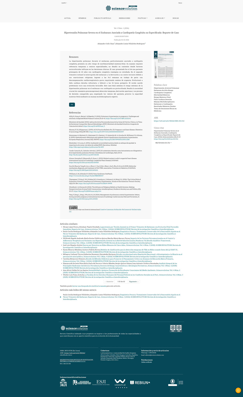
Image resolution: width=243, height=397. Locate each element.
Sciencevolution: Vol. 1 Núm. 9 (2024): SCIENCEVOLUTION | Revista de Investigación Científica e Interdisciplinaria (128, 256)
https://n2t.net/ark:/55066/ (74, 353)
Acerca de (159, 18)
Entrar (180, 3)
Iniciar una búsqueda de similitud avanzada (89, 286)
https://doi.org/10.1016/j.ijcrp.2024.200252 (83, 199)
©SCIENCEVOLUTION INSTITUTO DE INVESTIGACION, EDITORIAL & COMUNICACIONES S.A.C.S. (76, 360)
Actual (67, 18)
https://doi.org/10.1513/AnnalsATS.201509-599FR (95, 183)
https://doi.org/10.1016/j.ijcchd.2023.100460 (84, 162)
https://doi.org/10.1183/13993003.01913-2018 (114, 139)
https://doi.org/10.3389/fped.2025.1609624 (83, 170)
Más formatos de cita (162, 143)
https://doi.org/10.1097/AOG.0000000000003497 (106, 132)
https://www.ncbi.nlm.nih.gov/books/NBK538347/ (86, 176)
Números (82, 18)
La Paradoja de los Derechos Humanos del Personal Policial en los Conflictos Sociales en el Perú (122, 275)
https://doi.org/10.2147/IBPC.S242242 (118, 118)
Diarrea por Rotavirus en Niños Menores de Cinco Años (104, 245)
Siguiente (134, 281)
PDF (72, 104)
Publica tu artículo (102, 18)
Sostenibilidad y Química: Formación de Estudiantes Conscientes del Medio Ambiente (122, 270)
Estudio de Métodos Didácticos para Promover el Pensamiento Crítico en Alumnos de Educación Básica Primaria (129, 259)
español (64, 3)
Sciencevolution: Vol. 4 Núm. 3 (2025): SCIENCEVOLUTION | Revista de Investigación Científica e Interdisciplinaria (107, 252)
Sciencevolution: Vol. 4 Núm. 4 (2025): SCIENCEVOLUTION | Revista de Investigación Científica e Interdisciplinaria (107, 243)
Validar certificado (146, 362)
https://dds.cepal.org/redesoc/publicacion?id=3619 (86, 147)
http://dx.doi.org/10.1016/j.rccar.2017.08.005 (84, 155)
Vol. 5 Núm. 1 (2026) (121, 28)
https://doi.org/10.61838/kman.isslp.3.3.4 (87, 191)
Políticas (142, 18)
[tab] (116, 387)
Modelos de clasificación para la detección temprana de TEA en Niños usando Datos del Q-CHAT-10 (139, 250)
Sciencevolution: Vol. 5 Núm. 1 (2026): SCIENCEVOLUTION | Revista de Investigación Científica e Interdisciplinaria (129, 229)
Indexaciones (124, 18)
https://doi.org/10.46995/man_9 (94, 126)
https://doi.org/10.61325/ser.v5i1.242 (166, 139)
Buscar (176, 18)
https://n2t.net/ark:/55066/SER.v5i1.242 (169, 121)
